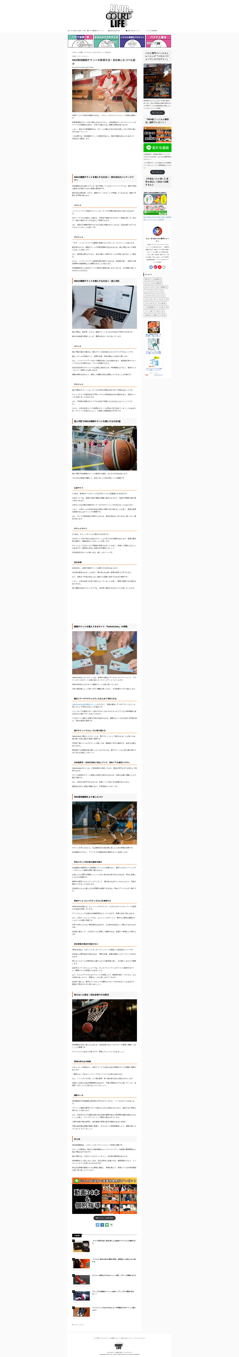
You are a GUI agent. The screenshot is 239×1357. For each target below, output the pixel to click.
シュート (148, 291)
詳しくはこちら (157, 113)
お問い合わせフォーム (134, 30)
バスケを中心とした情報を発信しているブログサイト (119, 1352)
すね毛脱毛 (157, 279)
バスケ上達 (161, 303)
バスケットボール (79, 1324)
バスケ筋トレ (163, 307)
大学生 (147, 315)
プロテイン (159, 311)
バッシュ (148, 311)
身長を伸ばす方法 (115, 30)
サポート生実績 (161, 287)
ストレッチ (159, 291)
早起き (156, 315)
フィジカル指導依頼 (151, 30)
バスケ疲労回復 (150, 307)
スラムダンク (149, 295)
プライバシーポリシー (139, 1338)
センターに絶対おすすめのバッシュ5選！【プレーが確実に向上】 (114, 1275)
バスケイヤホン (150, 299)
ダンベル (160, 295)
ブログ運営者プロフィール (96, 30)
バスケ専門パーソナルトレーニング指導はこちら (106, 1338)
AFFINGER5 (136, 1354)
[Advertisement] (104, 159)
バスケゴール (163, 299)
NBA (147, 279)
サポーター (149, 287)
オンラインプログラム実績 (153, 283)
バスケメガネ (149, 303)
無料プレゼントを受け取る (105, 1218)
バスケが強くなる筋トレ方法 (78, 30)
